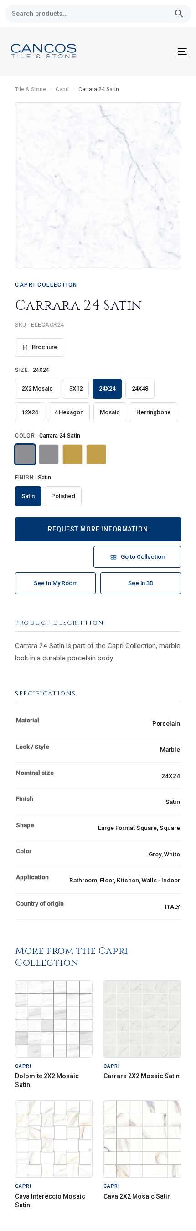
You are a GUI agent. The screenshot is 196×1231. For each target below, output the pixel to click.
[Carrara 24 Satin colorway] (25, 454)
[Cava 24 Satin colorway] (72, 454)
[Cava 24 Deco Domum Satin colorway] (96, 454)
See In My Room (55, 583)
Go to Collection (143, 556)
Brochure (44, 347)
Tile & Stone (30, 89)
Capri (62, 89)
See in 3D (141, 583)
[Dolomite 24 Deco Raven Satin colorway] (49, 454)
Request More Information (98, 529)
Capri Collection (46, 285)
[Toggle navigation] (157, 51)
